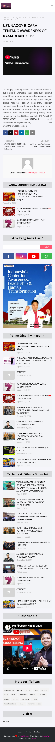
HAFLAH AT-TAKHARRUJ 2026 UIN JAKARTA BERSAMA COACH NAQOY (32, 567)
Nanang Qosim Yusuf (35, 173)
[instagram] (21, 256)
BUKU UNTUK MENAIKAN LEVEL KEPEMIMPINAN (31, 221)
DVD (5, 695)
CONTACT (21, 372)
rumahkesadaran (34, 704)
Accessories (9, 690)
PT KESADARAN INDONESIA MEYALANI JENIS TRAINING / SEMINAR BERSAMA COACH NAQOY (34, 361)
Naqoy (33, 738)
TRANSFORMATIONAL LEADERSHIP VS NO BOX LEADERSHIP (33, 461)
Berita (28, 690)
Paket (13, 695)
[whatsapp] (46, 256)
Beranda (6, 18)
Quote (6, 699)
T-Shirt (15, 699)
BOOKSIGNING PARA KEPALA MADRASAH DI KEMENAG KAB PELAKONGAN (30, 502)
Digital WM (46, 736)
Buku (36, 690)
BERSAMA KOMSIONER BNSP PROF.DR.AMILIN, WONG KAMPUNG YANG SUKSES (32, 410)
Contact (44, 690)
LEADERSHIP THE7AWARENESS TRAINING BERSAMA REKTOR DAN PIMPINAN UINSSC (32, 517)
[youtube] (33, 256)
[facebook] (8, 256)
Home (19, 732)
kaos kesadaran (10, 704)
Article (19, 690)
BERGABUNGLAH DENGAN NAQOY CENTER (32, 449)
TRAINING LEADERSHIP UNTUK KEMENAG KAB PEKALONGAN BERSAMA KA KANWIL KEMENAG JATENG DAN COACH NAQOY (31, 486)
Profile (32, 695)
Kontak (37, 732)
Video (34, 699)
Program (42, 695)
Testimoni (25, 699)
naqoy (22, 704)
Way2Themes (25, 736)
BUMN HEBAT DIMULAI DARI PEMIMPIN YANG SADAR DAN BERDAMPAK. (29, 436)
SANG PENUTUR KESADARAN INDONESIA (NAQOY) (29, 423)
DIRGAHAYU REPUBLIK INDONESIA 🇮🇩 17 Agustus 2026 (33, 209)
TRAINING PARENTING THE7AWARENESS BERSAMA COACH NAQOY (32, 197)
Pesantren (23, 695)
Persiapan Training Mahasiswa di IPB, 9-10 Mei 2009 (33, 543)
